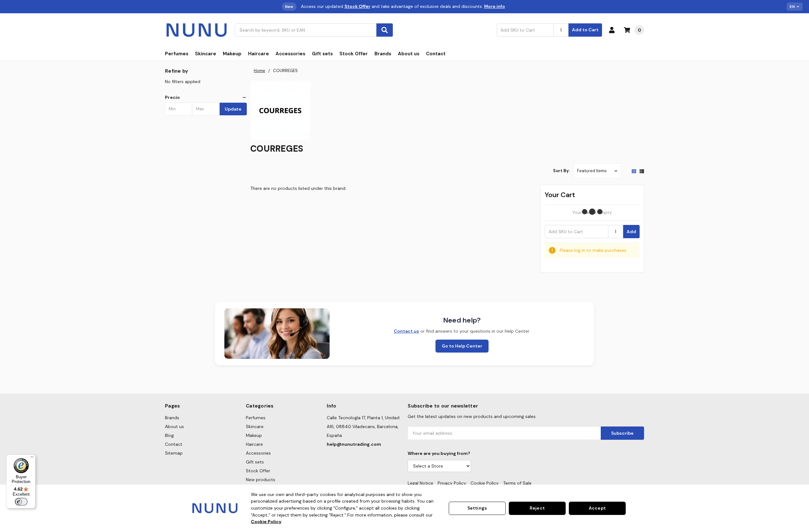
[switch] (21, 501)
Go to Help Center (462, 346)
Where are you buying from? (439, 453)
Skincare (205, 54)
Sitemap (174, 453)
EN (792, 6)
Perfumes (176, 54)
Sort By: (561, 170)
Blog (169, 435)
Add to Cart (585, 30)
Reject (537, 508)
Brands (382, 54)
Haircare (258, 54)
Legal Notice (420, 483)
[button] (206, 97)
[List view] (642, 171)
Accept (597, 508)
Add (631, 231)
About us (408, 54)
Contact (436, 54)
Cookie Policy (485, 483)
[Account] (613, 30)
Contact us (406, 331)
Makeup (232, 54)
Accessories (290, 54)
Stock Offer (353, 54)
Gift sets (322, 54)
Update (233, 109)
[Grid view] (634, 171)
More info (494, 6)
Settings (477, 508)
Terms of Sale (517, 483)
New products (260, 479)
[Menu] (32, 458)
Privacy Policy (452, 483)
